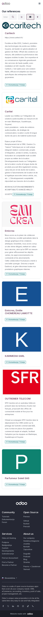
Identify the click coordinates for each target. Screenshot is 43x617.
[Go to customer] (21, 25)
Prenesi (26, 517)
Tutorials (5, 517)
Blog (25, 559)
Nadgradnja (7, 545)
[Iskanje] (13, 17)
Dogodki (26, 554)
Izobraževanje (8, 554)
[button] (39, 3)
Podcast (26, 557)
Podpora (5, 542)
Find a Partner (8, 562)
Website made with (18, 614)
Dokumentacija (8, 519)
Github (26, 521)
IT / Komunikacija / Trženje (15, 85)
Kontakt (26, 547)
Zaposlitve (27, 549)
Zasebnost (35, 566)
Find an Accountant (10, 558)
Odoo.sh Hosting (9, 538)
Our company (29, 538)
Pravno (26, 566)
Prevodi (26, 526)
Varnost (26, 569)
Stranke (26, 562)
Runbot (26, 524)
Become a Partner (9, 565)
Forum (4, 522)
